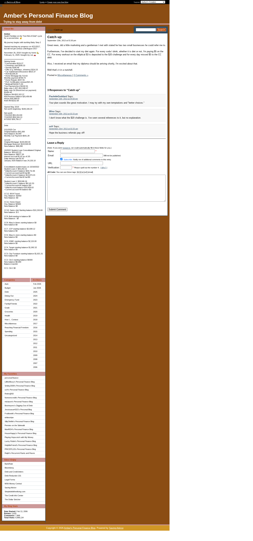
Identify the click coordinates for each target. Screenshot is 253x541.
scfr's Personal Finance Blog (17, 390)
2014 (35, 335)
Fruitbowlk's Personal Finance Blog (19, 413)
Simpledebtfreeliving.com (15, 492)
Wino (52, 111)
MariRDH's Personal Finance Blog (19, 429)
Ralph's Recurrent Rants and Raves (20, 453)
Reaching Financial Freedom (17, 327)
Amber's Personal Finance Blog (79, 528)
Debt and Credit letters (14, 472)
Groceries (9, 312)
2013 (35, 339)
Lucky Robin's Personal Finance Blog (20, 441)
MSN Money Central (13, 484)
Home (49, 30)
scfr (51, 126)
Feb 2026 (37, 284)
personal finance (11, 378)
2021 (35, 308)
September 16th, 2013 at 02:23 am (63, 114)
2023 (35, 300)
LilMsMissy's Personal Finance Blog (20, 382)
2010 (35, 351)
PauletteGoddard (58, 96)
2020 (35, 312)
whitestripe (9, 417)
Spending (8, 331)
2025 (35, 292)
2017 (35, 324)
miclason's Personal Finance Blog (19, 402)
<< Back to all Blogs (12, 2)
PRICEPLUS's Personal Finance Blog (20, 449)
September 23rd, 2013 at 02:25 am (63, 129)
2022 (35, 304)
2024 (35, 296)
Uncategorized (11, 335)
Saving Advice (10, 488)
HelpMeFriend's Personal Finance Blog (21, 445)
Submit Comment (57, 209)
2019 (35, 316)
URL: (50, 163)
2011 (35, 347)
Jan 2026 (37, 288)
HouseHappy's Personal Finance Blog (20, 433)
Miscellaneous (11, 324)
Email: (51, 155)
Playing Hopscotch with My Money (19, 437)
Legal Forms (10, 480)
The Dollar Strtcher (12, 499)
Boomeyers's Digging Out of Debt (19, 406)
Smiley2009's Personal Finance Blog (20, 386)
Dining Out (9, 296)
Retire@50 (9, 394)
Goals (7, 308)
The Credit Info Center (14, 495)
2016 (35, 327)
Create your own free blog (57, 2)
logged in (66, 148)
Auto (6, 284)
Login (42, 2)
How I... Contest (11, 320)
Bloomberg (9, 468)
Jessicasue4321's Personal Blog (18, 410)
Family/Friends (11, 304)
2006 (35, 367)
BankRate (9, 464)
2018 (35, 320)
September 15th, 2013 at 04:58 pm (63, 99)
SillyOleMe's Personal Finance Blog (19, 421)
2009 (35, 355)
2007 (35, 363)
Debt (7, 292)
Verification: (54, 167)
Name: (51, 151)
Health (7, 316)
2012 (35, 343)
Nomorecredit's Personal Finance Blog (21, 398)
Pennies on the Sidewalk (15, 425)
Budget (7, 288)
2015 (35, 331)
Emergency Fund (12, 300)
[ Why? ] (103, 168)
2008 (35, 359)
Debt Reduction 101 (13, 476)
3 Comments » (81, 75)
